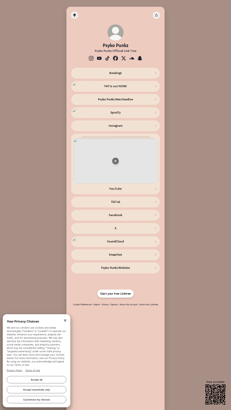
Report (97, 304)
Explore (114, 304)
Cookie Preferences (82, 304)
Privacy (105, 304)
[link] (91, 58)
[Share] (156, 73)
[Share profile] (156, 15)
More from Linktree (149, 304)
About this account (129, 304)
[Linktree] (74, 15)
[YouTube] (115, 158)
